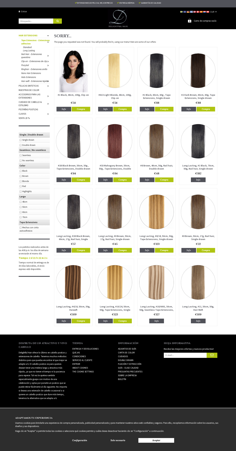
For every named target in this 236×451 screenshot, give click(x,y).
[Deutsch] (188, 11)
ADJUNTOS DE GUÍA (127, 348)
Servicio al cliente (82, 360)
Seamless (26, 155)
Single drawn (28, 139)
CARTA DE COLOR (126, 352)
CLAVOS (22, 113)
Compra (81, 109)
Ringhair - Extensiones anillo (34, 69)
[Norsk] (195, 11)
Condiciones (79, 356)
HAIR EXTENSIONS (28, 35)
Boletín (122, 379)
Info (64, 109)
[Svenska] (181, 11)
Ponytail (25, 65)
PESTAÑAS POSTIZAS (28, 109)
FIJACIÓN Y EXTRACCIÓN (129, 364)
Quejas (76, 352)
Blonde (25, 181)
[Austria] (208, 11)
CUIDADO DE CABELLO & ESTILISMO (30, 104)
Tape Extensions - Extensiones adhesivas (35, 42)
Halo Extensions (28, 77)
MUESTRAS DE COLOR (29, 90)
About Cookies (80, 367)
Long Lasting (29, 50)
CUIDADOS (123, 356)
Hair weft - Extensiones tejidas (35, 81)
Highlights (27, 191)
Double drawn (28, 145)
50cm (24, 206)
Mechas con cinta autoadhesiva (29, 229)
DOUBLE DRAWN (125, 360)
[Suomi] (191, 11)
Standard (27, 47)
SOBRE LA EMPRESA (127, 375)
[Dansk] (198, 11)
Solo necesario (118, 440)
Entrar (24, 11)
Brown (25, 176)
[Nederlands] (204, 11)
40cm (24, 201)
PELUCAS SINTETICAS (29, 85)
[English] (185, 11)
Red (24, 186)
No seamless (28, 160)
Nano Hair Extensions (31, 73)
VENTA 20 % (24, 118)
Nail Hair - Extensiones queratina (31, 56)
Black (24, 170)
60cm (24, 212)
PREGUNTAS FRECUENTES (130, 371)
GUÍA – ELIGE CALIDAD (128, 367)
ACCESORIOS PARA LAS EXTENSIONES (29, 96)
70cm (24, 217)
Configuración (79, 440)
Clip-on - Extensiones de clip (34, 61)
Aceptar (156, 440)
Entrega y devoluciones (85, 348)
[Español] (201, 11)
